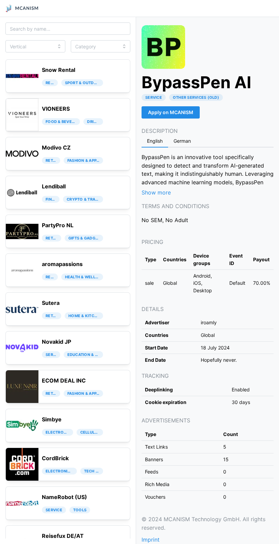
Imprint (151, 539)
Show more (156, 192)
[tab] (155, 141)
